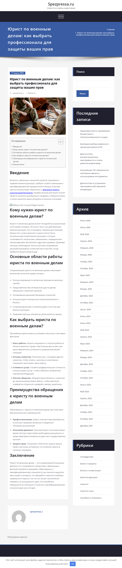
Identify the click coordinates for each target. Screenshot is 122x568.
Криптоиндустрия (88, 477)
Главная (111, 29)
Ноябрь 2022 (86, 412)
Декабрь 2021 (86, 425)
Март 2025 (85, 275)
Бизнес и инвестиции (90, 470)
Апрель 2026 (86, 241)
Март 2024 (85, 343)
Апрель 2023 (86, 398)
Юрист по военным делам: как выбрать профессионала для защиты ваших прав (95, 33)
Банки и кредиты (88, 463)
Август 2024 (85, 309)
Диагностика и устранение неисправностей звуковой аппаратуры (92, 186)
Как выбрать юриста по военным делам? (31, 155)
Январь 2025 (86, 289)
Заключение (18, 164)
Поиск (80, 71)
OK (72, 563)
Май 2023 (84, 391)
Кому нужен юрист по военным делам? (30, 149)
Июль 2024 (85, 316)
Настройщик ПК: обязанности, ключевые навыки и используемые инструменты (94, 173)
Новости (32, 93)
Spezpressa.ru (61, 4)
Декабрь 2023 (86, 364)
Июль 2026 (85, 220)
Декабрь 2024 (86, 295)
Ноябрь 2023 (86, 371)
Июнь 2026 (85, 227)
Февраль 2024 (86, 350)
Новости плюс (87, 491)
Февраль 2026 (86, 248)
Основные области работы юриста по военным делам (37, 152)
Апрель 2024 (86, 336)
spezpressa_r (18, 93)
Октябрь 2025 (86, 268)
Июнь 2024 (85, 323)
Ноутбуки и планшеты (90, 497)
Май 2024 (84, 330)
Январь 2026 (86, 254)
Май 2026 (84, 234)
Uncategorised (86, 456)
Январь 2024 (86, 357)
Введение (17, 146)
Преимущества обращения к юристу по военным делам (35, 160)
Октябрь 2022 (86, 419)
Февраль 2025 (86, 282)
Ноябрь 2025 (86, 261)
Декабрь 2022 (86, 405)
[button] (59, 142)
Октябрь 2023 (86, 377)
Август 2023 (85, 384)
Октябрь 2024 (86, 302)
